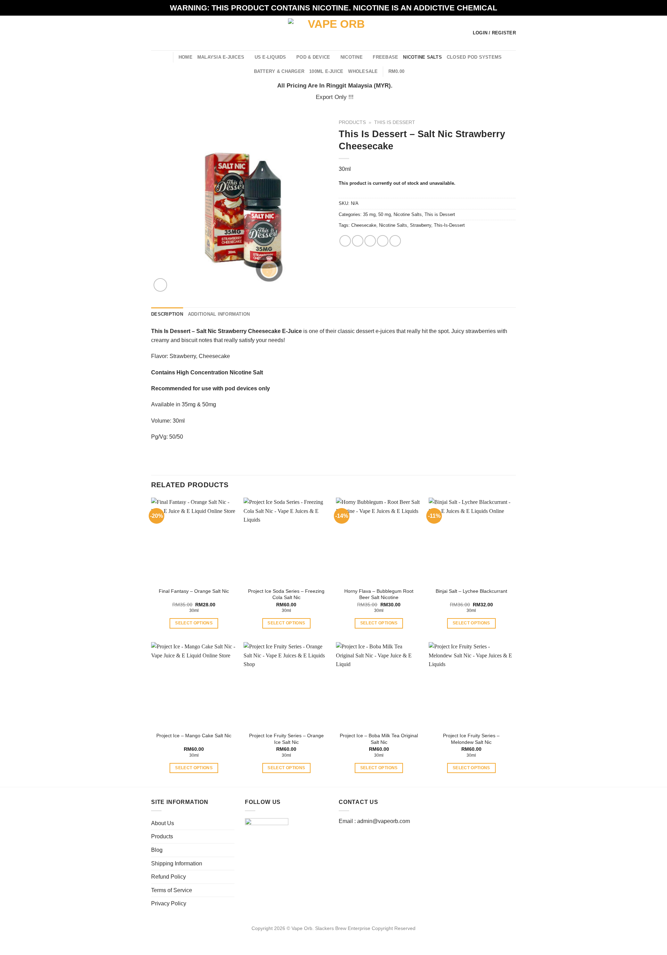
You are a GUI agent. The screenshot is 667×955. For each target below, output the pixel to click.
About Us (162, 823)
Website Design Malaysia (333, 936)
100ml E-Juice (326, 71)
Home (185, 57)
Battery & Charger (279, 71)
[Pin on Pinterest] (382, 241)
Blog (157, 850)
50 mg (384, 214)
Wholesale (363, 71)
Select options (194, 623)
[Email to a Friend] (370, 241)
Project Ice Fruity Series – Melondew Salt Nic (471, 739)
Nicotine (351, 57)
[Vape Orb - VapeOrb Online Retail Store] (333, 32)
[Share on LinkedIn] (395, 241)
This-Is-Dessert (449, 225)
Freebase (385, 57)
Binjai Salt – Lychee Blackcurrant (471, 591)
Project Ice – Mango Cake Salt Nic (193, 735)
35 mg (369, 214)
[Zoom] (160, 285)
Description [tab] (167, 314)
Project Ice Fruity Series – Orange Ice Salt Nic (286, 739)
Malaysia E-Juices (220, 57)
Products (352, 122)
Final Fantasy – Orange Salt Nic (194, 591)
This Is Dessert (170, 331)
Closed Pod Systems (474, 57)
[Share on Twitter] (357, 241)
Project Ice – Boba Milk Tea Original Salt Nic (379, 739)
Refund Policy (168, 877)
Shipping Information (176, 863)
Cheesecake (363, 225)
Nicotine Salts (422, 57)
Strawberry (420, 225)
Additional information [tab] (219, 314)
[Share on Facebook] (345, 241)
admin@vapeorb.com (383, 821)
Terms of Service (171, 890)
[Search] (165, 57)
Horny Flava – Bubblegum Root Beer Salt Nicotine (378, 594)
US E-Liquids (270, 57)
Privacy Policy (168, 903)
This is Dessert (394, 122)
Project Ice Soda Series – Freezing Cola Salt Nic (286, 594)
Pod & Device (313, 57)
